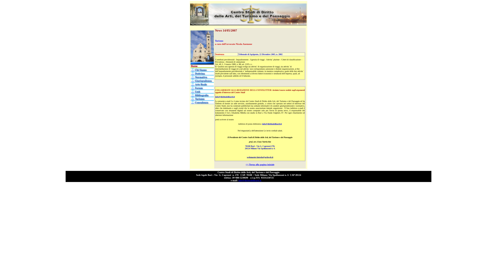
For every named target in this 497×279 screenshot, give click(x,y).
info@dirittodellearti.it (225, 97)
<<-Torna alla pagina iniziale (260, 164)
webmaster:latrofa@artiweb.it (260, 157)
